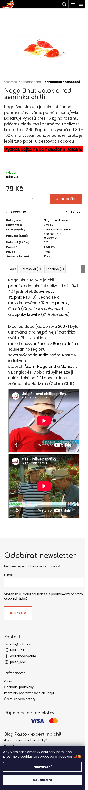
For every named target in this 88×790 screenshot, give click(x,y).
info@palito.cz (20, 644)
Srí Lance (45, 378)
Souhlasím (42, 780)
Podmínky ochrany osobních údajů (29, 693)
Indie (43, 355)
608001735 (17, 650)
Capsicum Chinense (57, 229)
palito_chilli (18, 662)
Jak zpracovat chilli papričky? (25, 740)
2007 (62, 326)
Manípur (68, 366)
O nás (8, 681)
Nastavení (42, 766)
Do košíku (68, 199)
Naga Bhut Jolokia (56, 220)
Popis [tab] (12, 269)
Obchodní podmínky (19, 687)
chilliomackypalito (23, 656)
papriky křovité (26, 314)
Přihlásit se (18, 613)
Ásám (29, 366)
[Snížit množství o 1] (23, 199)
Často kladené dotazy (19, 699)
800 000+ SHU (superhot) (53, 236)
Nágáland (46, 366)
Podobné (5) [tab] (55, 269)
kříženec (41, 343)
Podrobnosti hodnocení (61, 82)
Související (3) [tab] (31, 269)
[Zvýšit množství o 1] (43, 199)
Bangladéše (64, 343)
